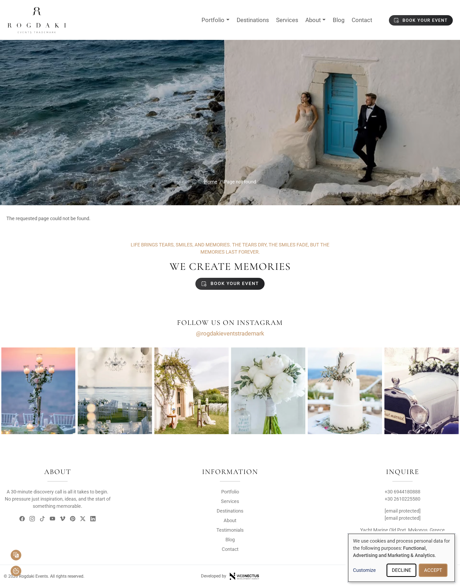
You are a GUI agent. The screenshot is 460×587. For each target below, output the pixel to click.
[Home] (36, 11)
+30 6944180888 (402, 491)
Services (287, 20)
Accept (433, 570)
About (313, 20)
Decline (401, 570)
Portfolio (213, 20)
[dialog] (401, 558)
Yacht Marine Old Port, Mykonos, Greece (402, 530)
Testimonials (230, 530)
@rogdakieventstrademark (230, 333)
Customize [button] (364, 570)
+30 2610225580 (402, 499)
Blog (338, 20)
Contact (362, 20)
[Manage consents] (16, 571)
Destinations (253, 20)
